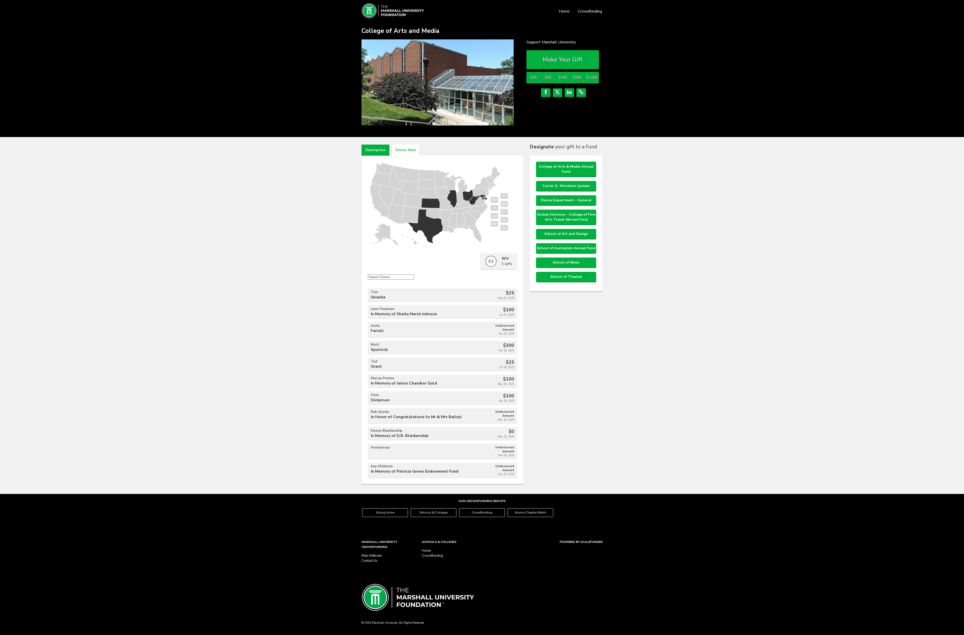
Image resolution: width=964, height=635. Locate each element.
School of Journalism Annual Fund (566, 248)
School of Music (566, 262)
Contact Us (370, 560)
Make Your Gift (563, 59)
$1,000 (591, 77)
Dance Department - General (566, 200)
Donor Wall (406, 150)
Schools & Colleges (433, 513)
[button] (546, 92)
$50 (548, 77)
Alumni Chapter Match (530, 513)
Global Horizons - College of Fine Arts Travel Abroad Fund (566, 217)
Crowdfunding (590, 11)
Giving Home (385, 513)
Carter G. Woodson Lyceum (566, 185)
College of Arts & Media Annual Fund (566, 169)
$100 (563, 77)
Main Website (372, 555)
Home (564, 11)
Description (375, 150)
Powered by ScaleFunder (581, 542)
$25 (533, 77)
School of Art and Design (566, 233)
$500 (577, 77)
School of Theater (566, 276)
